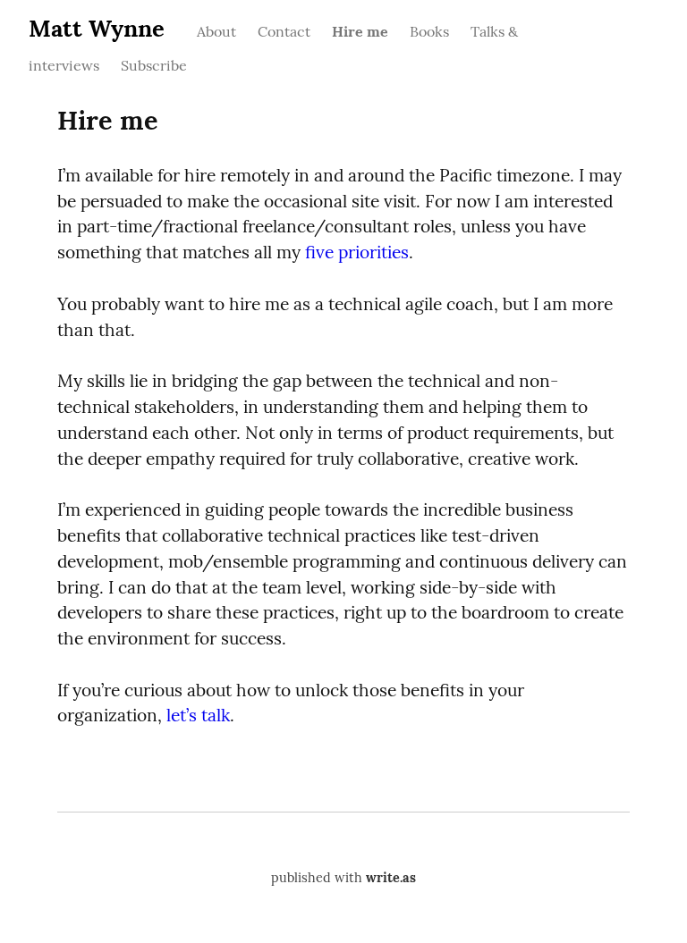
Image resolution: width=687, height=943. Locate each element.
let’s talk (198, 715)
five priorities (357, 252)
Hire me (360, 31)
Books (429, 31)
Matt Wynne (97, 28)
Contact (284, 31)
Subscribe (154, 65)
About (216, 31)
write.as (391, 878)
